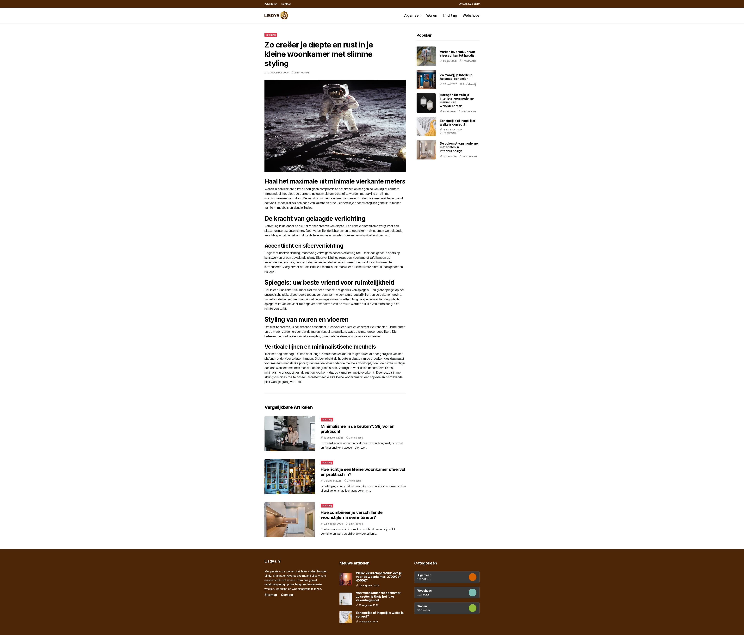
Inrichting (450, 15)
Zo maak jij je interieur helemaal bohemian (456, 77)
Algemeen (412, 15)
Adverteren (270, 3)
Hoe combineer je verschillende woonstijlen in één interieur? (352, 515)
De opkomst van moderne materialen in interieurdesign (459, 147)
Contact (286, 3)
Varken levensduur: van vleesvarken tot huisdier (458, 53)
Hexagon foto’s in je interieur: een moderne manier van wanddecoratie (457, 100)
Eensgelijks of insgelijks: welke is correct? (457, 122)
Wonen (431, 15)
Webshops (471, 15)
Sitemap (270, 594)
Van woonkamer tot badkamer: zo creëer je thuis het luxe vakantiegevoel (378, 596)
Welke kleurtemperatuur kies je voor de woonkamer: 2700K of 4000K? (379, 576)
